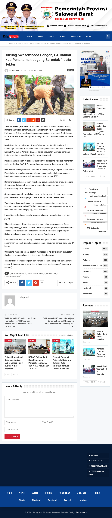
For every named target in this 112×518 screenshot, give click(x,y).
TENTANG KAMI (96, 461)
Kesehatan (87, 294)
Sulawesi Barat (51, 273)
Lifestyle (82, 500)
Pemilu (86, 277)
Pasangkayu (88, 271)
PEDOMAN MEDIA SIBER (96, 472)
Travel (67, 500)
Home (29, 36)
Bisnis (22, 500)
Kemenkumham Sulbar (93, 266)
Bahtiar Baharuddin (17, 273)
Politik (62, 36)
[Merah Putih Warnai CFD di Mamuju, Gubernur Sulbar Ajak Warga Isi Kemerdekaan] (89, 164)
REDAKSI (94, 456)
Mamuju (86, 254)
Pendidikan (76, 36)
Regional (52, 500)
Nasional (87, 288)
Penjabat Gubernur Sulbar (35, 273)
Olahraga (81, 493)
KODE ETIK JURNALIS (99, 466)
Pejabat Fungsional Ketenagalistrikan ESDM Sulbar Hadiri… (95, 318)
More (88, 36)
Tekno (96, 493)
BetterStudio (81, 512)
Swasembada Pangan (13, 276)
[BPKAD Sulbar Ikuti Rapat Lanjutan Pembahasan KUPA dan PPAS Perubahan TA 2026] (39, 346)
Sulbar (51, 36)
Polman (86, 260)
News (40, 36)
